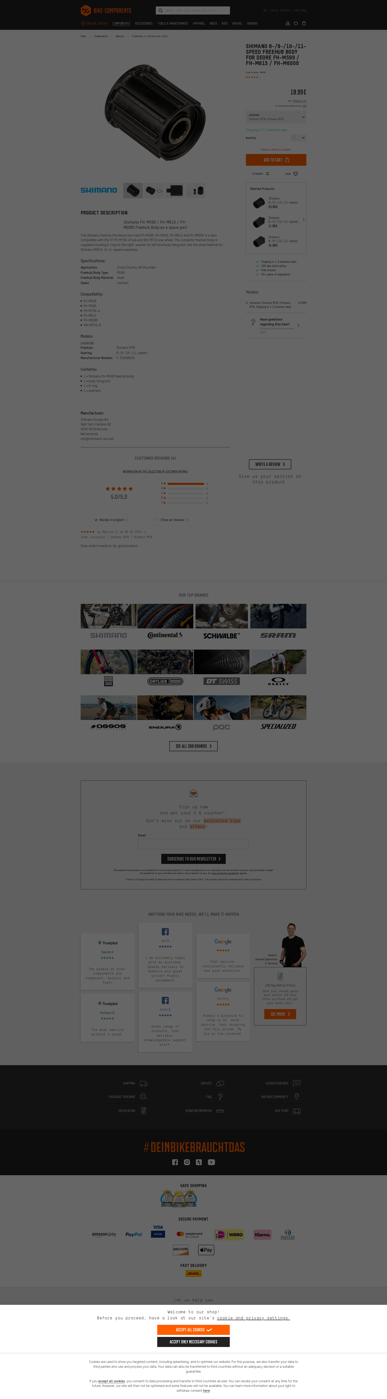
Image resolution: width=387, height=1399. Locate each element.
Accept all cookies (190, 1329)
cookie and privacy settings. (253, 1317)
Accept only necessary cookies (193, 1342)
